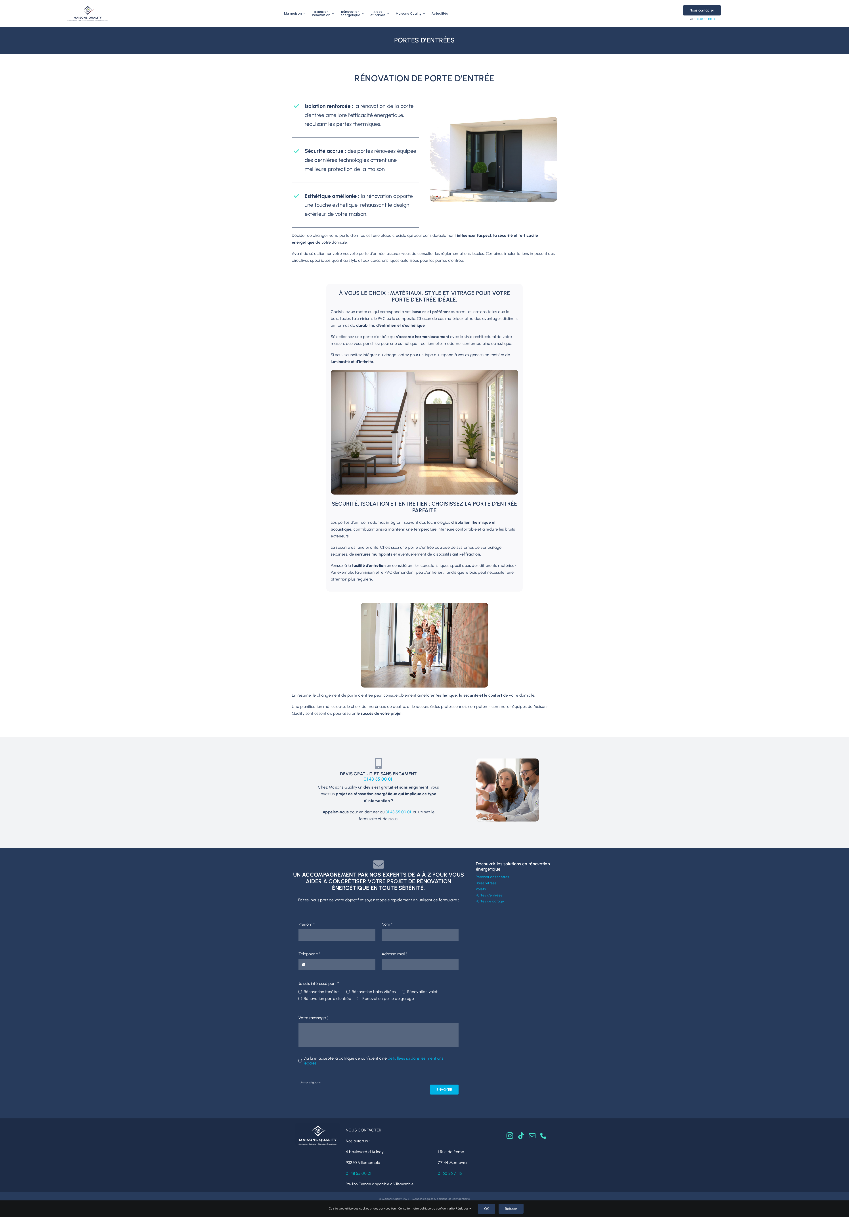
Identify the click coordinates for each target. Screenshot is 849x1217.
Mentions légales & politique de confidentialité (441, 1198)
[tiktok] (521, 1135)
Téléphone (309, 953)
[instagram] (510, 1135)
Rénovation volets (423, 991)
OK (486, 1209)
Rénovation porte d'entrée (327, 998)
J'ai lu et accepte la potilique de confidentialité (374, 1061)
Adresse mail (394, 953)
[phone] (543, 1135)
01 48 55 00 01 (705, 19)
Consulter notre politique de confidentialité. (426, 1208)
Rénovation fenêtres (322, 991)
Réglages (462, 1208)
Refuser (511, 1209)
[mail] (532, 1135)
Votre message (313, 1017)
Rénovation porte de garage (388, 998)
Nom (387, 924)
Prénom (306, 924)
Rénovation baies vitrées (374, 991)
